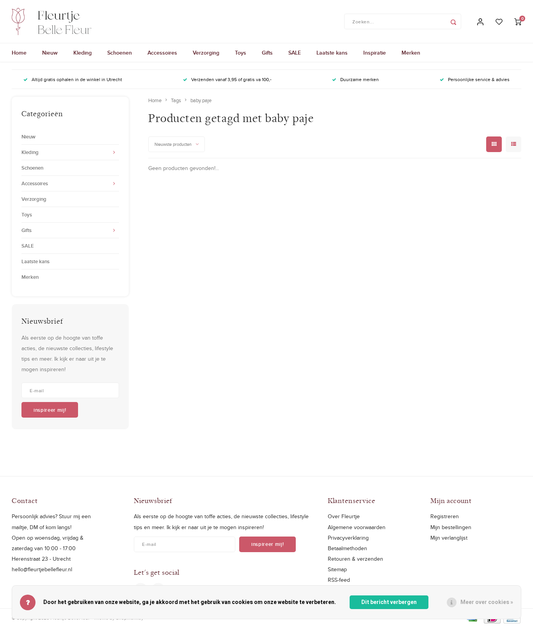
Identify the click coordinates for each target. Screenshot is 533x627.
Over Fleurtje (344, 516)
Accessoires (162, 53)
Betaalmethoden (347, 548)
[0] (517, 22)
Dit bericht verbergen (389, 602)
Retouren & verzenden (355, 559)
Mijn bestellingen (450, 527)
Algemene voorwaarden (357, 527)
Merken (411, 53)
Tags (176, 100)
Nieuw (50, 53)
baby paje (200, 100)
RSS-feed (339, 580)
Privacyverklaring (348, 538)
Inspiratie (374, 53)
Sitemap (337, 569)
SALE (294, 53)
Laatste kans (332, 53)
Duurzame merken (359, 79)
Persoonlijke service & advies (479, 79)
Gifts (267, 53)
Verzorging (206, 53)
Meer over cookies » (486, 602)
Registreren (444, 516)
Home (19, 53)
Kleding (82, 53)
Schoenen (119, 53)
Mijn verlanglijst (448, 538)
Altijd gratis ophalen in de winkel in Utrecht (77, 79)
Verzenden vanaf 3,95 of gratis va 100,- (231, 79)
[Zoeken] (453, 21)
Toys (240, 53)
